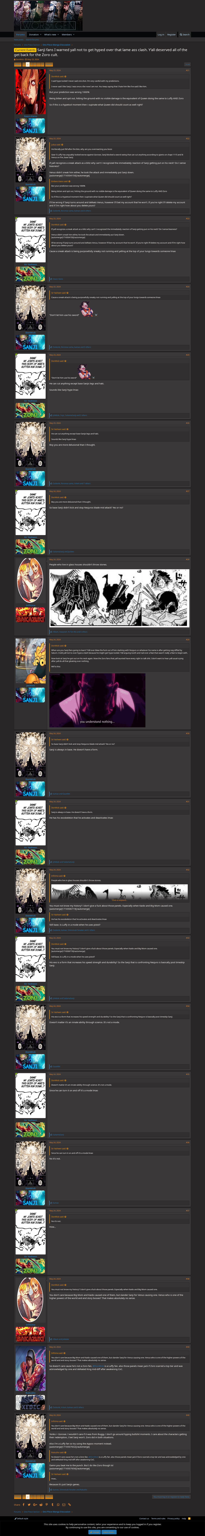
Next (48, 64)
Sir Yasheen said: (58, 292)
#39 (187, 1347)
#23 (187, 218)
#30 (187, 733)
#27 (187, 491)
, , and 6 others (68, 1407)
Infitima (30, 605)
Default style (22, 1518)
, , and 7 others (71, 483)
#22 (187, 138)
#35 (187, 1074)
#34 (187, 1006)
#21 (187, 70)
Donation (34, 34)
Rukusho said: (57, 1452)
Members (67, 34)
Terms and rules (158, 1518)
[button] (40, 34)
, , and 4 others (72, 210)
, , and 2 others (70, 415)
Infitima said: (57, 875)
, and (70, 1489)
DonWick (20, 59)
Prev (18, 64)
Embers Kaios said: (59, 181)
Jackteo (30, 685)
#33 (187, 938)
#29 (187, 639)
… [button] (38, 64)
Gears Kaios (30, 116)
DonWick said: (57, 76)
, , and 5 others (70, 632)
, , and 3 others (72, 347)
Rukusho (30, 1392)
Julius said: (56, 144)
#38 (187, 1279)
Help (184, 1518)
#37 (187, 1210)
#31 (187, 801)
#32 (187, 869)
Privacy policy (173, 1518)
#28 (187, 559)
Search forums (32, 39)
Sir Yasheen (30, 264)
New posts (18, 39)
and (63, 551)
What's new (50, 34)
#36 (187, 1142)
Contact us (144, 1518)
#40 (187, 1415)
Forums (20, 34)
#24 (187, 286)
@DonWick (98, 1365)
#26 (187, 423)
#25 (187, 355)
